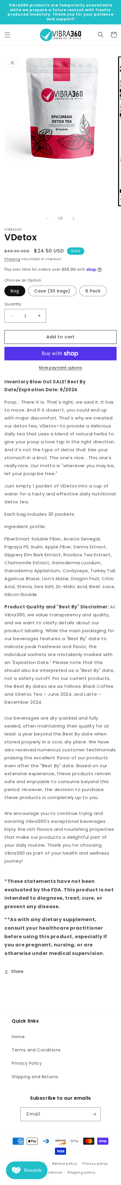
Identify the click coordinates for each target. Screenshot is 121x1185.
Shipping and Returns (35, 1077)
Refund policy (64, 1163)
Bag (15, 291)
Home (18, 1037)
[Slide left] (47, 218)
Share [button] (17, 971)
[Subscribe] (94, 1114)
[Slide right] (73, 218)
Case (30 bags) (52, 291)
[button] (7, 34)
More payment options (60, 367)
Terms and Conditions (36, 1050)
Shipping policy (81, 1172)
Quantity (12, 304)
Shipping (12, 259)
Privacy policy (95, 1163)
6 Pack (93, 291)
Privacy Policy (27, 1063)
